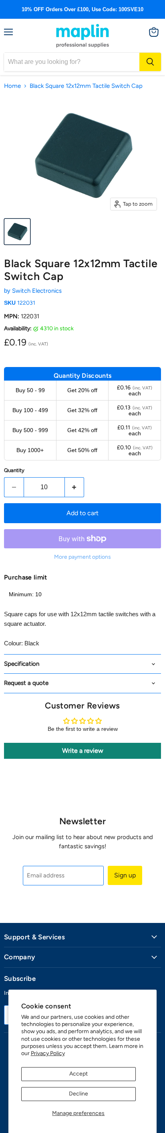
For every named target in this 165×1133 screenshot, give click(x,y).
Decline (78, 1093)
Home (12, 86)
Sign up (125, 875)
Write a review (82, 750)
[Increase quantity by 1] (75, 487)
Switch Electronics (37, 290)
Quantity (14, 470)
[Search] (150, 62)
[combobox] (71, 62)
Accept (78, 1073)
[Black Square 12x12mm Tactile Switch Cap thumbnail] (17, 231)
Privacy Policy (48, 1053)
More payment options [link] (82, 557)
